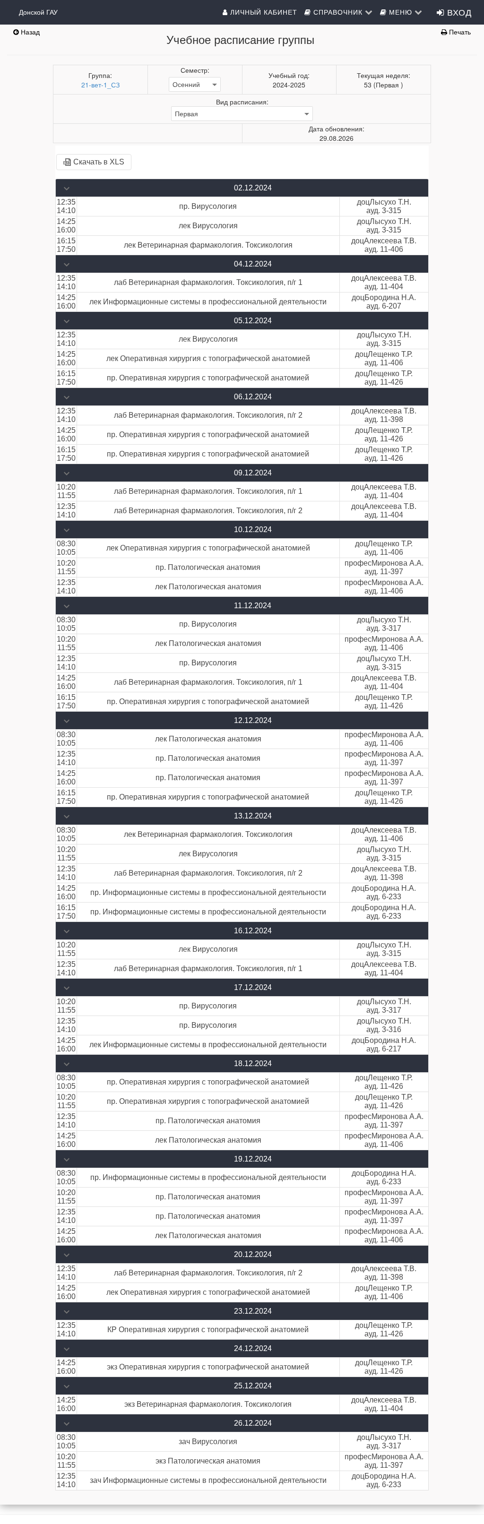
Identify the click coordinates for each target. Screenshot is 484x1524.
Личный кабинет (262, 12)
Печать (459, 31)
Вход (458, 12)
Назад (29, 31)
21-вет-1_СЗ (100, 84)
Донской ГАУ (38, 12)
